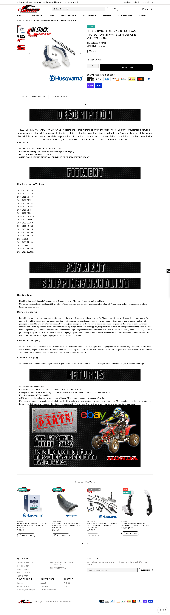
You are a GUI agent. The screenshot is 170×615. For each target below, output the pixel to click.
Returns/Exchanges (26, 589)
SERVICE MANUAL (58, 568)
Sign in (137, 2)
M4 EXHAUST (23, 566)
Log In (20, 583)
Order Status (23, 586)
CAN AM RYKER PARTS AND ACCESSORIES (62, 563)
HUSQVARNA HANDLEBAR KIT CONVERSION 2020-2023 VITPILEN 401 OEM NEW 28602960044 (102, 525)
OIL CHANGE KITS (25, 572)
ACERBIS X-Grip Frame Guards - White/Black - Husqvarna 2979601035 (135, 524)
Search (113, 9)
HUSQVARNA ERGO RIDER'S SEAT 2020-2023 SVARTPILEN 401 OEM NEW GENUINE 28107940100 (66, 525)
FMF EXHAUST (23, 569)
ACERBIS (124, 521)
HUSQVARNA (56, 521)
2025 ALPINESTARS (25, 562)
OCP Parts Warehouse (28, 9)
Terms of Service (48, 589)
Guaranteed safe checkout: (101, 75)
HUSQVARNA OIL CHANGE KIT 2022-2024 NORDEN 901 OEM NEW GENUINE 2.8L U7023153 (32, 525)
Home (19, 20)
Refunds (44, 586)
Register (127, 2)
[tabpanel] (33, 514)
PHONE (67, 583)
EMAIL (66, 586)
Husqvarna (100, 46)
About (43, 583)
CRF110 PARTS (23, 576)
